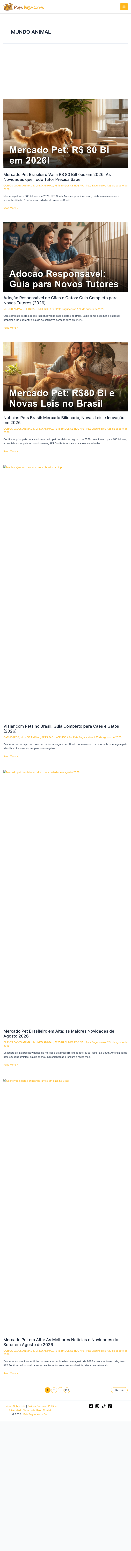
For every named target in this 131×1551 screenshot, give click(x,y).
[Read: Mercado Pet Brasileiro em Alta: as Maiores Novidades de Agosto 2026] (65, 897)
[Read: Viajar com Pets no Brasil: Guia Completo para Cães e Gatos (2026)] (65, 592)
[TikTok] (103, 1406)
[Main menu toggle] (124, 6)
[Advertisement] (65, 73)
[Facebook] (91, 1406)
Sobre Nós (19, 1406)
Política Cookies (37, 1406)
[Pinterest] (110, 1406)
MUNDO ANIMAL (43, 185)
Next (119, 1390)
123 (67, 1390)
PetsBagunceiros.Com (36, 1414)
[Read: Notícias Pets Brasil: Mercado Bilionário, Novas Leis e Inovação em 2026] (65, 376)
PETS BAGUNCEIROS (66, 185)
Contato (48, 1410)
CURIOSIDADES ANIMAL (17, 185)
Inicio (8, 1406)
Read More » (10, 208)
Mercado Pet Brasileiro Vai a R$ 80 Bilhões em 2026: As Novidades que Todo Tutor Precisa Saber (57, 177)
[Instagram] (97, 1406)
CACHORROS (11, 737)
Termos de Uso (32, 1410)
